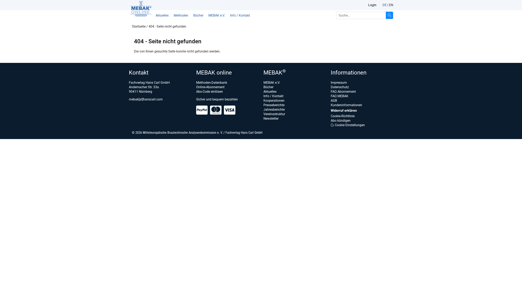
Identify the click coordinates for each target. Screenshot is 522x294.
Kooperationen (273, 100)
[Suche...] (389, 15)
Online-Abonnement (210, 87)
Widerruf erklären (344, 110)
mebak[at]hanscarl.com (146, 99)
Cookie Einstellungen (349, 125)
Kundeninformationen (346, 105)
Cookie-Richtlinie (343, 116)
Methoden (181, 15)
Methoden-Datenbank (211, 83)
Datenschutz (340, 87)
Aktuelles (162, 15)
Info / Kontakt (240, 15)
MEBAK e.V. (216, 15)
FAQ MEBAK (339, 96)
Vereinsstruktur (274, 114)
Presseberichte (273, 105)
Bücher (198, 15)
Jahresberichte (274, 109)
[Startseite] (141, 9)
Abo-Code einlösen (209, 92)
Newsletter (271, 118)
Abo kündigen (341, 120)
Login (372, 5)
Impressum (339, 83)
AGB (334, 100)
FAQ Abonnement (343, 92)
